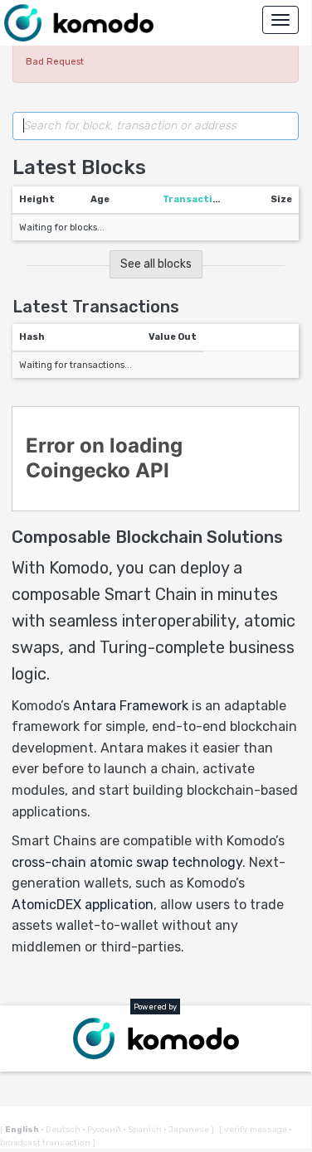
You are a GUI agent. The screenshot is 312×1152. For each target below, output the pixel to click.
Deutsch (61, 1130)
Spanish (143, 1130)
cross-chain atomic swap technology (127, 862)
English (23, 1130)
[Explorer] (79, 23)
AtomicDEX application (83, 904)
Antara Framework (130, 706)
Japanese (187, 1130)
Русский (102, 1130)
